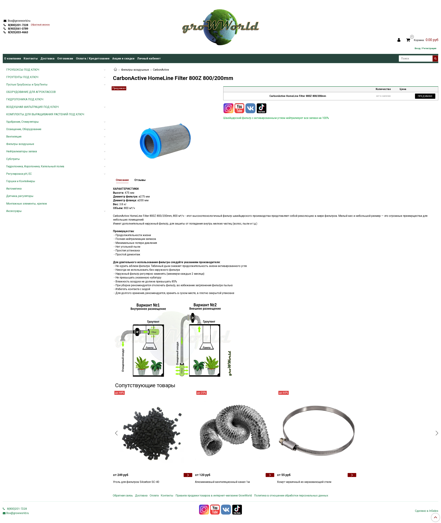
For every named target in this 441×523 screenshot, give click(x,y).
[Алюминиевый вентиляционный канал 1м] (234, 430)
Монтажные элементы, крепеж (26, 203)
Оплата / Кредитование (93, 58)
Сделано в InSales (426, 511)
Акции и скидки (123, 58)
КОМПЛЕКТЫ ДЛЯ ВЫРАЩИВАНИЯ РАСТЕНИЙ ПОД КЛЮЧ (45, 114)
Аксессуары (14, 211)
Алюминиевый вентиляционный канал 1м (222, 482)
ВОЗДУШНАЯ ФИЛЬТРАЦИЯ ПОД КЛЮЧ (32, 107)
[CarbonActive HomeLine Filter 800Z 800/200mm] (165, 127)
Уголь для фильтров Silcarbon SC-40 (136, 482)
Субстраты (13, 159)
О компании (12, 58)
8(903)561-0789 (17, 28)
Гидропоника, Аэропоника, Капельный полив (35, 166)
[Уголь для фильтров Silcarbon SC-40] (152, 430)
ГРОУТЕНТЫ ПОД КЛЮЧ (22, 77)
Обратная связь (123, 495)
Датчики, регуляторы (19, 196)
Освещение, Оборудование (23, 129)
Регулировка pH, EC (19, 173)
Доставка (47, 58)
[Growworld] (221, 26)
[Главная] (115, 69)
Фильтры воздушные (135, 69)
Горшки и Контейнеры (20, 181)
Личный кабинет (149, 58)
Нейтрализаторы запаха (21, 151)
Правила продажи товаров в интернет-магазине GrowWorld (214, 495)
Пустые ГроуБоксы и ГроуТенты (27, 84)
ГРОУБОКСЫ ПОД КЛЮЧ (22, 69)
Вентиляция (13, 136)
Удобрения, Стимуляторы (22, 121)
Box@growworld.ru (18, 20)
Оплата (154, 495)
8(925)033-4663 (17, 32)
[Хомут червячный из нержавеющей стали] (316, 430)
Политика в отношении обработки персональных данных (291, 495)
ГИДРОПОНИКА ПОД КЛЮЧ (24, 99)
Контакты (31, 58)
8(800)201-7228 (17, 25)
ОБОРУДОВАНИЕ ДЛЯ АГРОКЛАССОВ (31, 92)
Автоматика (14, 188)
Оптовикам (65, 58)
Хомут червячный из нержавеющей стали (304, 482)
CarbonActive (161, 69)
